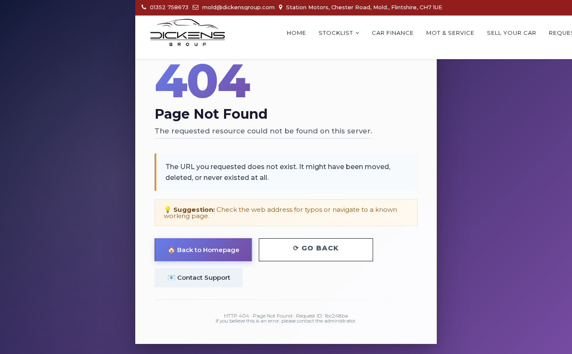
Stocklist (336, 32)
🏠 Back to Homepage (203, 250)
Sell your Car (511, 32)
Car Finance (393, 32)
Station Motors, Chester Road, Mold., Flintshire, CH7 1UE (363, 7)
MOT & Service (450, 32)
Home (296, 32)
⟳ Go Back (316, 248)
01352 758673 (168, 7)
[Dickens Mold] (187, 32)
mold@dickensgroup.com (238, 7)
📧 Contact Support (198, 277)
